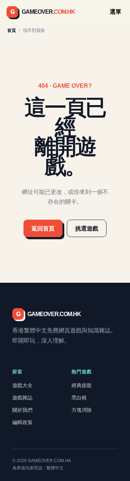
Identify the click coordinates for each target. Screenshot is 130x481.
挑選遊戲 (86, 228)
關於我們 (22, 410)
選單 (115, 12)
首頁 (11, 30)
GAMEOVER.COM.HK (48, 314)
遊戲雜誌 (22, 398)
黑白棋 (79, 398)
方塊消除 (82, 410)
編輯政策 (22, 422)
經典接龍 (82, 385)
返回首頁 (43, 228)
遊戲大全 (22, 385)
